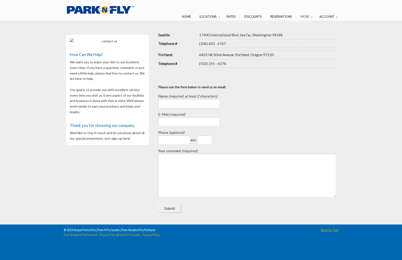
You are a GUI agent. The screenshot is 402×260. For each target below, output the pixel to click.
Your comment (170, 151)
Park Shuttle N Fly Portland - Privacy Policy (90, 235)
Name (163, 96)
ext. (194, 140)
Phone (163, 132)
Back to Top (329, 230)
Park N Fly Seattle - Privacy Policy (139, 235)
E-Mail (163, 114)
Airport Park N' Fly (101, 8)
